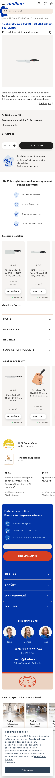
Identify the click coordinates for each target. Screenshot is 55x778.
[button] (13, 415)
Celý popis (45, 103)
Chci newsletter (27, 556)
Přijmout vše (27, 770)
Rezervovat (36, 120)
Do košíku (36, 146)
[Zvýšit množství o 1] (14, 145)
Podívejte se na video (27, 166)
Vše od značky (9, 305)
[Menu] (3, 3)
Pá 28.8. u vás (9, 115)
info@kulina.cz (27, 659)
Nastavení (10, 762)
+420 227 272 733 (27, 649)
